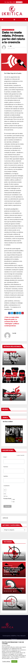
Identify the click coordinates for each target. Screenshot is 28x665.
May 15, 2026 (8, 607)
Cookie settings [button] (6, 661)
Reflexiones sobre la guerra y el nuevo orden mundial (13, 570)
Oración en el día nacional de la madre (13, 604)
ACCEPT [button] (14, 661)
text (14, 501)
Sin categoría (7, 586)
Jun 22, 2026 (8, 558)
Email (5, 457)
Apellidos (6, 476)
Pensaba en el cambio (14, 588)
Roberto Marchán (8, 565)
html (14, 499)
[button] (25, 19)
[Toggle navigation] (14, 19)
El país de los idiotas (13, 377)
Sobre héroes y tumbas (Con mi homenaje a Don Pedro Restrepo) (11, 357)
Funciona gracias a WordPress (10, 635)
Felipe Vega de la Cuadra (8, 29)
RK (11, 46)
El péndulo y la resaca (14, 555)
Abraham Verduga (8, 553)
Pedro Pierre (7, 600)
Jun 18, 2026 (8, 591)
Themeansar (14, 639)
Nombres (6, 466)
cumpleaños (6, 485)
